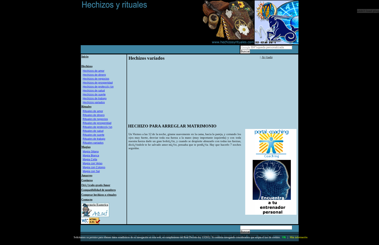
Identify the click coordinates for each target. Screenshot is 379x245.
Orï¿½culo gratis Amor (95, 185)
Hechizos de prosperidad (98, 82)
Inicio (85, 56)
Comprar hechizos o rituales (98, 194)
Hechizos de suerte (94, 94)
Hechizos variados (94, 102)
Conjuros (87, 180)
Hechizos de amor (93, 70)
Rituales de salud (93, 130)
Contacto (87, 199)
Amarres (86, 175)
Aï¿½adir (267, 57)
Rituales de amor (93, 111)
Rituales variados (93, 142)
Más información (298, 237)
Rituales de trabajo (94, 138)
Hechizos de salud (94, 90)
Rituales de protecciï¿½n (97, 127)
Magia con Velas (92, 163)
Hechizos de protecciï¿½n (98, 86)
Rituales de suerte (93, 134)
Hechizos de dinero (94, 74)
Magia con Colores (94, 167)
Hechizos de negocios (96, 78)
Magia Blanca (91, 155)
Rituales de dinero (94, 115)
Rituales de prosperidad (97, 123)
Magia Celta (90, 159)
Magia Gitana (91, 151)
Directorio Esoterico (95, 204)
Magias (86, 146)
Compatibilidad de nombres (98, 189)
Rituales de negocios (95, 119)
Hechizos (87, 66)
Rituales (86, 106)
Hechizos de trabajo (95, 98)
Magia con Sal (91, 171)
